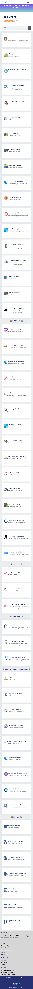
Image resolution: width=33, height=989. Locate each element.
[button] (27, 1)
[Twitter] (16, 984)
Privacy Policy (5, 946)
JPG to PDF (4, 962)
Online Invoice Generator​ (8, 970)
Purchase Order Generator (8, 974)
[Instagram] (19, 984)
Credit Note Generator (7, 972)
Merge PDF (4, 964)
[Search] (29, 28)
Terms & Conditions (6, 950)
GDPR (3, 952)
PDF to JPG (4, 960)
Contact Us (4, 954)
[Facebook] (14, 984)
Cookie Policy (5, 948)
